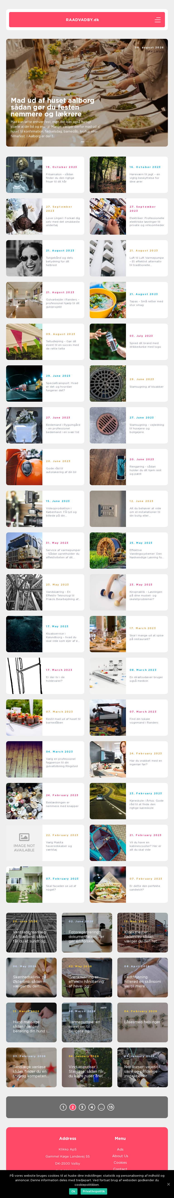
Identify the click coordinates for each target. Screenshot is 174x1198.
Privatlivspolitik (94, 1191)
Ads (120, 1149)
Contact (120, 1169)
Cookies (120, 1163)
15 (111, 1107)
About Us (120, 1156)
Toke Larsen (154, 51)
